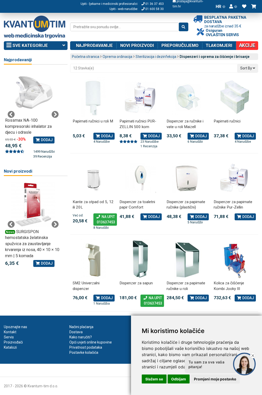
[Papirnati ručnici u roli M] (94, 97)
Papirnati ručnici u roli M (93, 121)
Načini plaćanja (81, 327)
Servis (9, 337)
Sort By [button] (246, 68)
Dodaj (106, 136)
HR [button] (218, 6)
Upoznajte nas (15, 327)
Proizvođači (13, 342)
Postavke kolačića (83, 352)
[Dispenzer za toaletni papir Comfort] (140, 178)
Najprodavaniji (18, 59)
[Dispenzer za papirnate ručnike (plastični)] (188, 178)
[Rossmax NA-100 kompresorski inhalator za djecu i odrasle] (33, 93)
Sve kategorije (30, 45)
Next (55, 114)
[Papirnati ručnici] (235, 97)
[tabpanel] (33, 114)
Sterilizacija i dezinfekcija (156, 57)
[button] (233, 6)
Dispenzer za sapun (136, 283)
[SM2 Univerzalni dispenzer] (94, 259)
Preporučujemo (180, 45)
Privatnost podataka (85, 347)
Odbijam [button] (178, 379)
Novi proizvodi (137, 45)
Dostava (76, 332)
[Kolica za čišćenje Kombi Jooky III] (235, 259)
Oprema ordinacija (117, 57)
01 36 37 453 (154, 4)
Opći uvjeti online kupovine (90, 342)
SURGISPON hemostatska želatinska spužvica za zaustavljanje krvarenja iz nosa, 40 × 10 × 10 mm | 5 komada (32, 243)
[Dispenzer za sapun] (140, 259)
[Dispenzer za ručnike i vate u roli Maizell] (188, 97)
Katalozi (10, 347)
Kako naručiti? (80, 337)
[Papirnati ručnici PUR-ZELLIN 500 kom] (140, 97)
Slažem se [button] (154, 379)
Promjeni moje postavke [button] (215, 379)
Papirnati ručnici (227, 121)
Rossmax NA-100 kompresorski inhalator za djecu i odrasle (28, 126)
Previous (11, 114)
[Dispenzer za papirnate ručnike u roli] (188, 259)
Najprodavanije (94, 45)
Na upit (105, 219)
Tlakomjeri (219, 45)
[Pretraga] (183, 27)
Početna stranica (85, 57)
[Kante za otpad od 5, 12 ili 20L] (94, 178)
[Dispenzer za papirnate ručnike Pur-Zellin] (235, 178)
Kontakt (10, 332)
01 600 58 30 (154, 9)
